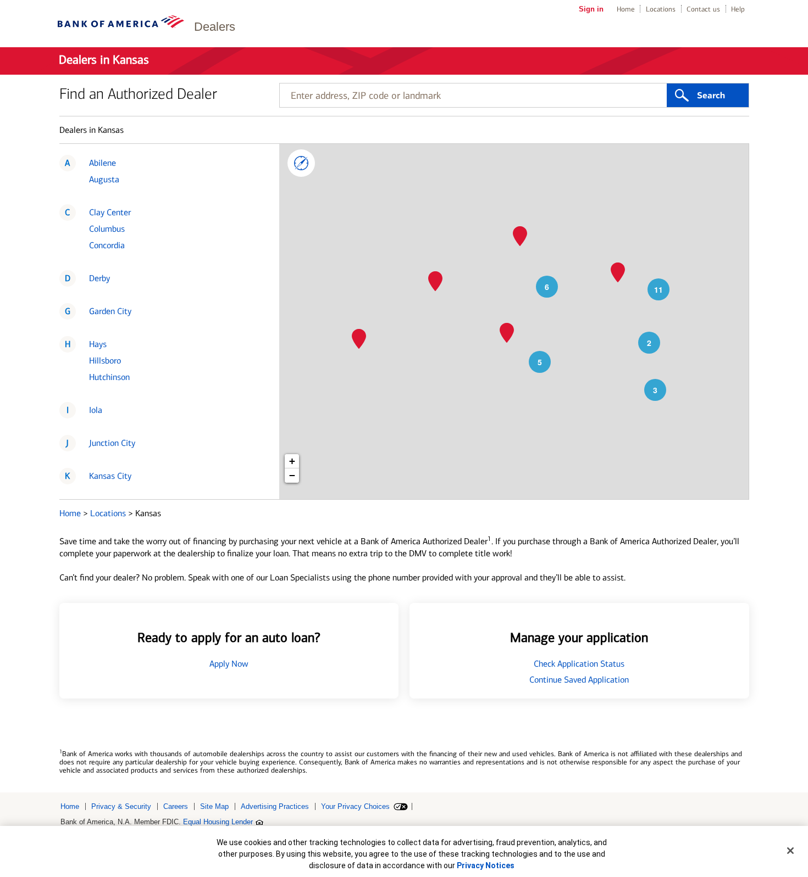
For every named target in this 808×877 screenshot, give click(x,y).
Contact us (703, 9)
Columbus (107, 229)
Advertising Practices (275, 806)
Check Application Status (579, 663)
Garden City (110, 311)
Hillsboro (105, 360)
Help (738, 9)
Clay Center (110, 212)
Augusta (104, 179)
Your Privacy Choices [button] (355, 806)
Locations (661, 9)
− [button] (292, 475)
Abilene (102, 163)
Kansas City (110, 476)
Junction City (112, 443)
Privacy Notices (485, 865)
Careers (175, 806)
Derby (99, 278)
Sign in (591, 9)
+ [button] (292, 461)
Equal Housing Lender (218, 822)
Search (711, 95)
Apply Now (228, 663)
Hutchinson (109, 377)
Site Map (214, 806)
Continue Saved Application (579, 679)
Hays (98, 344)
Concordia (107, 245)
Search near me (301, 163)
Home (626, 9)
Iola (95, 410)
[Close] (790, 851)
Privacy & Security (121, 806)
